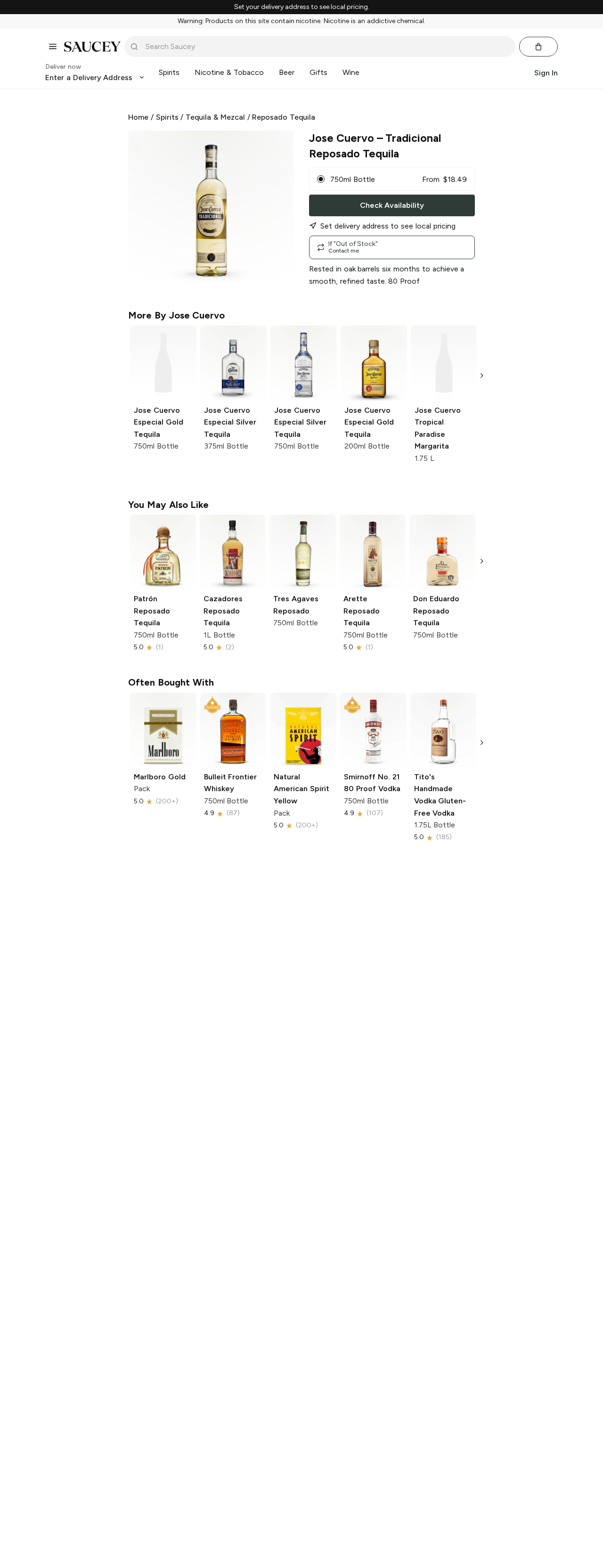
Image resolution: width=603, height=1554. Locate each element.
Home (138, 117)
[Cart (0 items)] (538, 47)
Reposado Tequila (283, 117)
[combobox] (326, 47)
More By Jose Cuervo (176, 315)
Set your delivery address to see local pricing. (301, 7)
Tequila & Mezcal (215, 117)
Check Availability (392, 205)
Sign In (546, 72)
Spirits (167, 117)
